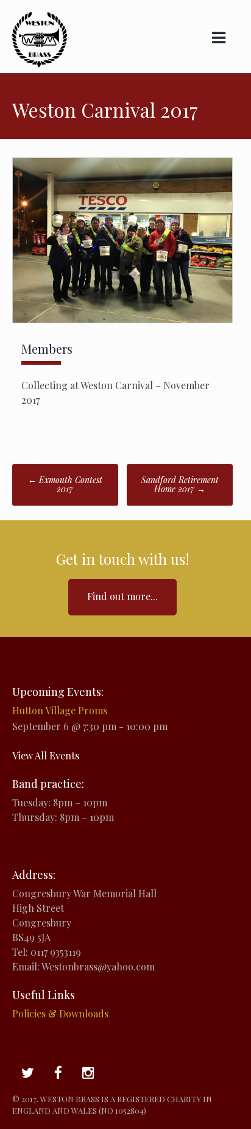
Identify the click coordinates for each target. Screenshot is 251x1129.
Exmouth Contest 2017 (65, 484)
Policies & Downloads (60, 1013)
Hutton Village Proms (59, 710)
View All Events (45, 755)
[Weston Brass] (39, 63)
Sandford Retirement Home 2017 (180, 484)
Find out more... (122, 596)
